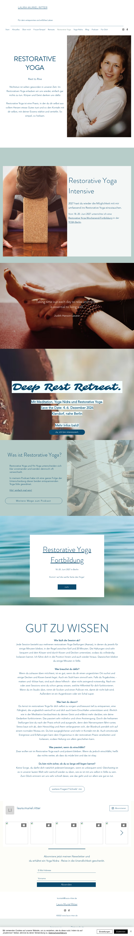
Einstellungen (104, 931)
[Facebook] (127, 29)
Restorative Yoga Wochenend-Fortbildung (90, 218)
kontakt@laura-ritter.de (67, 898)
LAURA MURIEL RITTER (32, 7)
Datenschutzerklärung (58, 932)
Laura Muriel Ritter (66, 904)
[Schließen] (130, 931)
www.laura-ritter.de (70, 915)
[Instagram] (123, 29)
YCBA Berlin (74, 222)
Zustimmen (120, 931)
